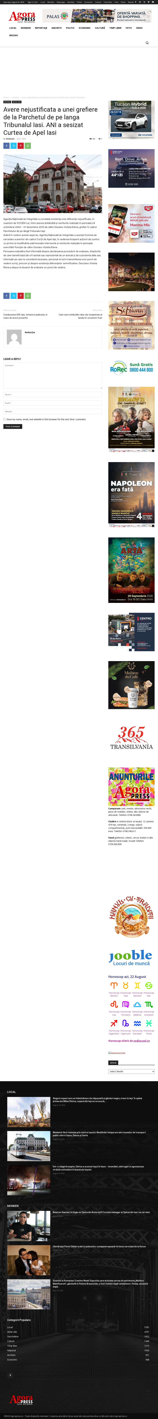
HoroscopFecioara (125, 1013)
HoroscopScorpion (148, 1013)
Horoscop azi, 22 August (127, 977)
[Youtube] (153, 2)
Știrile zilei (17, 102)
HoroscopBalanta (137, 1013)
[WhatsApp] (28, 146)
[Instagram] (140, 2)
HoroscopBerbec (114, 994)
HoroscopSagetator (114, 1032)
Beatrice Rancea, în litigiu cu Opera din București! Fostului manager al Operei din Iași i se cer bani (101, 1212)
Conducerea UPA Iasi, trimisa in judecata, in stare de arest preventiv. (25, 316)
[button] (147, 42)
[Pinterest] (21, 146)
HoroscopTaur (125, 994)
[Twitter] (144, 2)
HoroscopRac (148, 994)
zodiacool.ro (141, 1041)
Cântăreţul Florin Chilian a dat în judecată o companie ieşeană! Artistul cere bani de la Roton (99, 1246)
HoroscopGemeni (137, 994)
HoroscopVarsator (137, 1032)
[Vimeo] (148, 2)
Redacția (10, 139)
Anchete (15, 97)
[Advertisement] (79, 69)
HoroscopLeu (114, 1013)
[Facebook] (135, 2)
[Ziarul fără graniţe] (22, 16)
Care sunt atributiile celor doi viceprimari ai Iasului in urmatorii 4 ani (80, 316)
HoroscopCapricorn (125, 1032)
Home (6, 97)
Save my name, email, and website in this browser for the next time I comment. (46, 419)
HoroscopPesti (148, 1032)
